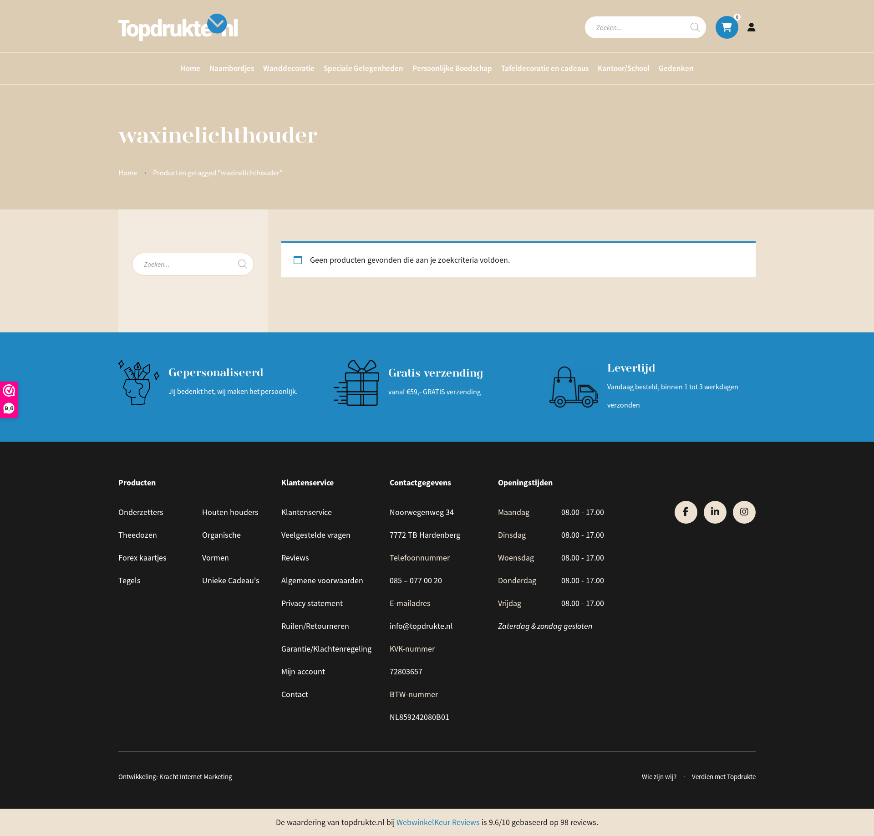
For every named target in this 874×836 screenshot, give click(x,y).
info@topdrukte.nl (421, 626)
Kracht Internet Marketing (195, 776)
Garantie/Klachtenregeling (326, 649)
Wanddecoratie (289, 68)
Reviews (295, 558)
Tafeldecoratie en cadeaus (545, 68)
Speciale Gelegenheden (363, 68)
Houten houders (230, 512)
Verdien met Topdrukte (724, 776)
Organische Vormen (221, 546)
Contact (294, 694)
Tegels (129, 581)
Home (190, 68)
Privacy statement (312, 603)
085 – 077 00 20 (416, 581)
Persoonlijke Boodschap (452, 68)
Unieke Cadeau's (230, 581)
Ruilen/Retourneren (315, 626)
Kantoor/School (624, 68)
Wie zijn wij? (659, 776)
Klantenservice (306, 512)
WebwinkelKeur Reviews (438, 822)
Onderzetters (140, 512)
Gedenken (676, 68)
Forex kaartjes (142, 558)
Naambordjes (231, 68)
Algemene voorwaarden (322, 581)
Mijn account (303, 672)
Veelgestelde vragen (316, 535)
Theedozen (137, 535)
